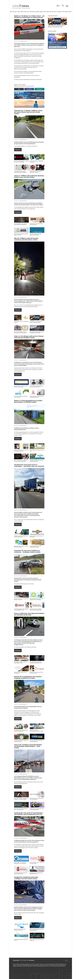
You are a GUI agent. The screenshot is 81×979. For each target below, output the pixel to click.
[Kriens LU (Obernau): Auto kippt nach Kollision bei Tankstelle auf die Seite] (29, 626)
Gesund (47, 11)
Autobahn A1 (27, 515)
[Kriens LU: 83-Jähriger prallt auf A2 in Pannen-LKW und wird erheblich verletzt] (29, 348)
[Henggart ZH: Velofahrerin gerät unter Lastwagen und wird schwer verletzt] (29, 891)
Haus (28, 11)
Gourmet (59, 11)
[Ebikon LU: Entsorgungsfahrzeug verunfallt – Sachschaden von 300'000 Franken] (29, 414)
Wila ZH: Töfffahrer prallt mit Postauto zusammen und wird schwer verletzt (26, 239)
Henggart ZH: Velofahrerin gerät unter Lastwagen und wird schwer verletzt (26, 877)
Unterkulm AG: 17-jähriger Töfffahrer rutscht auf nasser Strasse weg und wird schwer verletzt (28, 112)
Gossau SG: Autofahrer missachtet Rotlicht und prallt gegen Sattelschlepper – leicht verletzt (28, 746)
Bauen (70, 11)
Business (37, 11)
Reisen (21, 11)
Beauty (55, 11)
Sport (18, 11)
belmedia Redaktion (23, 139)
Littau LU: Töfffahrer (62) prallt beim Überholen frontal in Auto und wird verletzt (29, 176)
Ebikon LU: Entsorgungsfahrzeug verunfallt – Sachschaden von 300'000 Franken (28, 401)
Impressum (16, 960)
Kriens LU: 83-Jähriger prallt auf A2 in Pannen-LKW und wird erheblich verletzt (29, 336)
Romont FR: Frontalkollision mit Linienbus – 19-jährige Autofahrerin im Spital (28, 677)
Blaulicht (15, 11)
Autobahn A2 (39, 364)
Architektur (32, 11)
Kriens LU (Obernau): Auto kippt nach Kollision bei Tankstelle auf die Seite (29, 614)
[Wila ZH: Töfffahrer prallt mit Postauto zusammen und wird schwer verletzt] (29, 269)
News (11, 11)
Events (25, 11)
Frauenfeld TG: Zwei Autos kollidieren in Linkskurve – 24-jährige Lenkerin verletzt (27, 551)
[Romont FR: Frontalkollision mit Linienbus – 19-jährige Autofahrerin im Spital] (29, 691)
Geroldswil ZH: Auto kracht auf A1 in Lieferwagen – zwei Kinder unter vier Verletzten (29, 465)
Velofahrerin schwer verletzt (24, 910)
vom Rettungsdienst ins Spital (23, 208)
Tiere (44, 11)
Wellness (51, 11)
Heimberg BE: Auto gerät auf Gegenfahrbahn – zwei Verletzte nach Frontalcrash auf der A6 (29, 813)
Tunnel (15, 369)
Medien (41, 11)
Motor (63, 11)
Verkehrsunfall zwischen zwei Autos (23, 842)
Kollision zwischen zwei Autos (25, 578)
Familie (66, 11)
